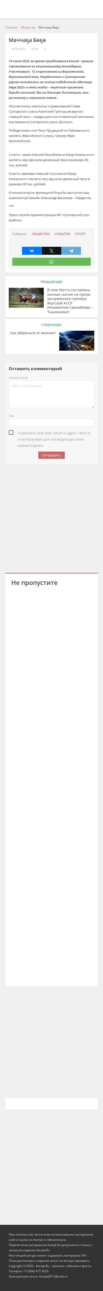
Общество (41, 234)
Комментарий (18, 377)
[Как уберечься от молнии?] (76, 341)
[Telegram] (71, 251)
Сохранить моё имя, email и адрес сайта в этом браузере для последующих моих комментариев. (54, 433)
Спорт (80, 234)
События (62, 234)
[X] (52, 251)
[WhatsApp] (51, 262)
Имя (11, 416)
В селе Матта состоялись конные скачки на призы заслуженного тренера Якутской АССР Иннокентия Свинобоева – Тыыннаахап (70, 301)
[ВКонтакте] (32, 251)
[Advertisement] (51, 518)
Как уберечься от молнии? (33, 333)
